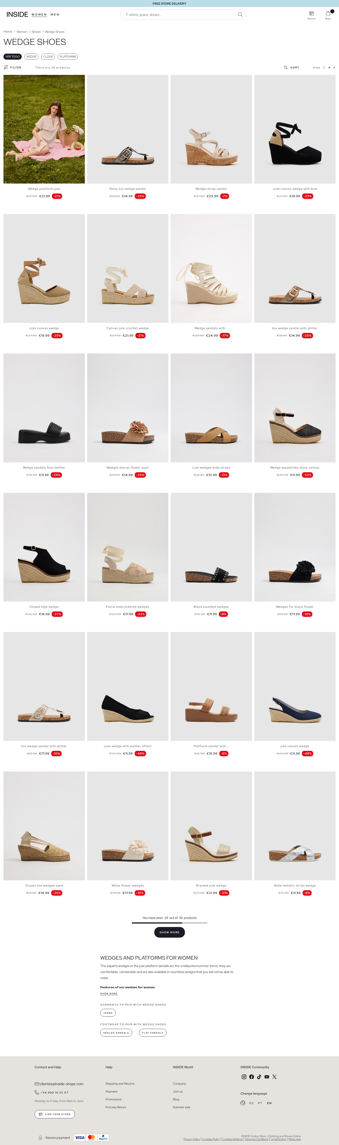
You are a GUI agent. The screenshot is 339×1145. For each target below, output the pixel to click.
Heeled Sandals (116, 1032)
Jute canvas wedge (44, 328)
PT (261, 1103)
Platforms (68, 56)
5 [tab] (17, 79)
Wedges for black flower (295, 607)
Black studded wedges (211, 607)
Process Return (116, 1107)
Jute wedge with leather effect (128, 746)
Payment (112, 1091)
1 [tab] (8, 79)
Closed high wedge (44, 607)
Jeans (108, 1013)
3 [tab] (13, 79)
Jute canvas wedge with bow (295, 189)
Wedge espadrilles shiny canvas (294, 468)
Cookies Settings (232, 1139)
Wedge (31, 56)
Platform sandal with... (211, 746)
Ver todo (13, 56)
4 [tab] (15, 79)
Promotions (114, 1099)
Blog (176, 1099)
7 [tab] (22, 79)
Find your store (57, 1114)
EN (269, 1103)
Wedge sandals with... (211, 328)
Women (39, 14)
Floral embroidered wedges (127, 607)
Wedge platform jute (44, 189)
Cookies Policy (211, 1139)
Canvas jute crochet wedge (128, 328)
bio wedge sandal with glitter (295, 328)
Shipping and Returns (120, 1084)
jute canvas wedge (294, 746)
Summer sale (181, 1107)
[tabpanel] (44, 129)
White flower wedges (128, 885)
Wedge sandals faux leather (44, 468)
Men (55, 14)
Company (179, 1084)
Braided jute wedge (211, 885)
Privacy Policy (192, 1139)
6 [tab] (19, 79)
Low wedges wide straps (211, 468)
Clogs (48, 56)
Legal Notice (278, 1139)
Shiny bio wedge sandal (127, 189)
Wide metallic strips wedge (295, 885)
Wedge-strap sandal (211, 189)
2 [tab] (10, 79)
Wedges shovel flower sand (128, 468)
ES (252, 1103)
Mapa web (294, 1139)
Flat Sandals (153, 1032)
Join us (178, 1091)
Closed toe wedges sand (44, 885)
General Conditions (256, 1139)
